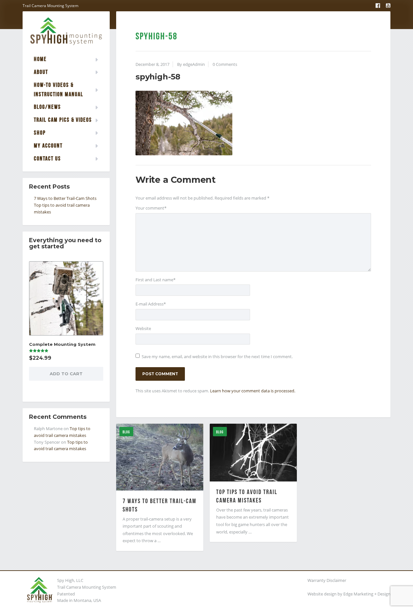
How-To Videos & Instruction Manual (58, 89)
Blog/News (47, 107)
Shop (40, 132)
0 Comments (225, 64)
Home (40, 59)
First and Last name (156, 280)
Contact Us (47, 158)
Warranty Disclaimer (326, 580)
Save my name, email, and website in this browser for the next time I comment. (217, 356)
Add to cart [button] (66, 373)
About (41, 72)
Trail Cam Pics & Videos (63, 120)
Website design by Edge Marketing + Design (348, 594)
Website (143, 328)
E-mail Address (151, 304)
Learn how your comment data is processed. (252, 391)
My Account (48, 145)
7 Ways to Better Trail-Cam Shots (65, 198)
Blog (126, 432)
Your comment (151, 208)
